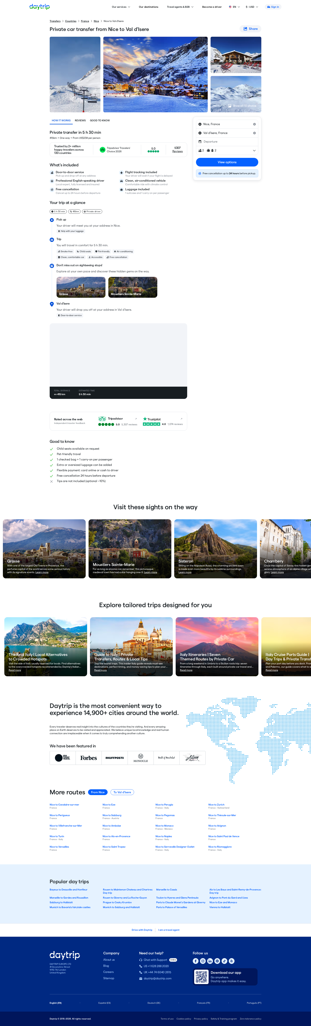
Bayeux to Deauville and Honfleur (68, 889)
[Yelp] (232, 961)
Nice (96, 21)
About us (109, 959)
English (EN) (56, 1003)
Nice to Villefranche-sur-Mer (66, 825)
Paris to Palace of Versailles (171, 907)
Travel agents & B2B (178, 6)
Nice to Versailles (59, 846)
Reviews (80, 120)
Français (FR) (203, 1003)
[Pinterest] (217, 961)
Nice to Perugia (164, 804)
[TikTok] (224, 961)
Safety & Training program (224, 1019)
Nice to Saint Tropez (114, 846)
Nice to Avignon (217, 825)
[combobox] (227, 124)
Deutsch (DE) (154, 1003)
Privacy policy (201, 1019)
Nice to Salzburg (112, 815)
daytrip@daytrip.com (158, 978)
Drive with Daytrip (142, 929)
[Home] (40, 7)
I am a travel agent (168, 929)
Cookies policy (184, 1019)
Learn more (41, 572)
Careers (108, 971)
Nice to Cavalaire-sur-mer (64, 804)
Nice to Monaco (164, 825)
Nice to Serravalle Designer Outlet (175, 846)
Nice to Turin (57, 836)
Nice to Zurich (216, 804)
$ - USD (250, 6)
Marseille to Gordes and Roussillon (69, 897)
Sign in (275, 6)
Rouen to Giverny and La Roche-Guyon (125, 897)
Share (253, 28)
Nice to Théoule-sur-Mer (222, 815)
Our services (119, 6)
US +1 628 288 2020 (156, 966)
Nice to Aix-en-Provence (116, 836)
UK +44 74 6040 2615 (157, 972)
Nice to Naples (164, 836)
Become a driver (212, 6)
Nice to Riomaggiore (220, 846)
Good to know (100, 120)
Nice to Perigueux (60, 815)
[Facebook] (196, 961)
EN (234, 6)
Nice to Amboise (112, 825)
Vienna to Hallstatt (219, 907)
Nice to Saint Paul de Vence (223, 836)
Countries (70, 21)
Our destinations (148, 6)
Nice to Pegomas (165, 815)
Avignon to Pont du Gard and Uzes (228, 897)
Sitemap (108, 978)
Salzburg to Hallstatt (61, 902)
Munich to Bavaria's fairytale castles (70, 907)
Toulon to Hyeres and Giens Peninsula (177, 897)
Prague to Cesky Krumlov (117, 902)
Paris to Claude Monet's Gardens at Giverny (180, 902)
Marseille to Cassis (166, 889)
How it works (61, 120)
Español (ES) (104, 1003)
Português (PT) (254, 1003)
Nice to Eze (109, 804)
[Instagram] (203, 961)
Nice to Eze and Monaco (223, 902)
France (85, 21)
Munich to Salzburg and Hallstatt (121, 907)
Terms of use (167, 1019)
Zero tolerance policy (250, 1019)
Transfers (55, 21)
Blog (106, 965)
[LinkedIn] (210, 961)
